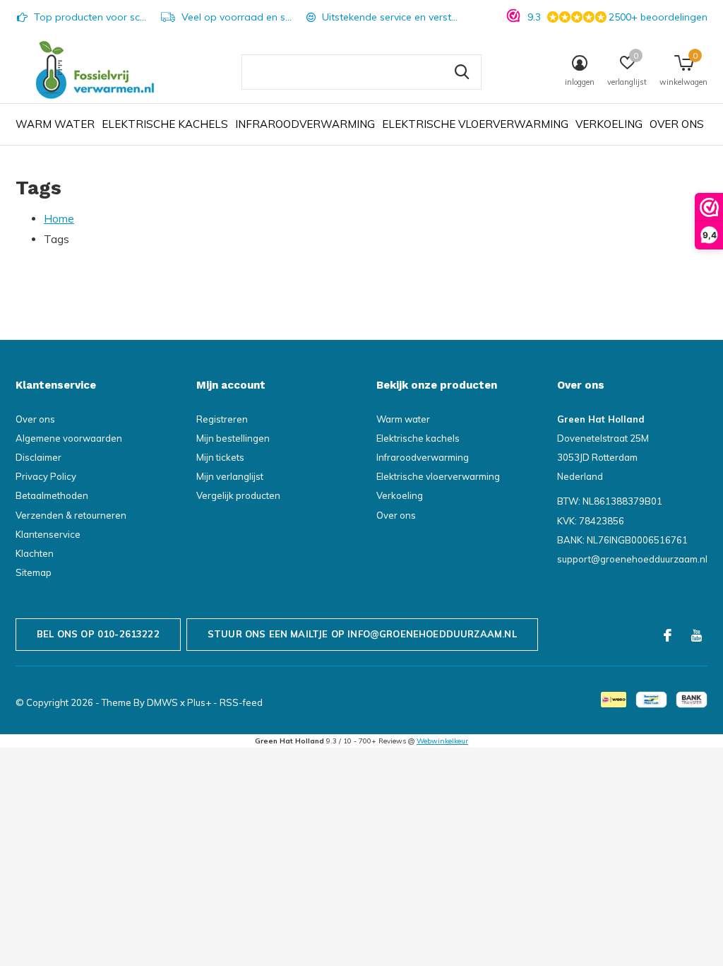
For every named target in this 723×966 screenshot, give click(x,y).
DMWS (162, 702)
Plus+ (199, 702)
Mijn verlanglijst (229, 476)
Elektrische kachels (165, 124)
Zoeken (462, 72)
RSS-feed (241, 702)
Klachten (35, 553)
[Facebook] (667, 635)
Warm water (55, 124)
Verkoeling (609, 124)
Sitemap (34, 572)
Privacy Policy (46, 476)
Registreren (222, 419)
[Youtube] (696, 635)
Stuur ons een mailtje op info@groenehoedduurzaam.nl (362, 634)
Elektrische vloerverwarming (475, 124)
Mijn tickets (220, 457)
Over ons (677, 124)
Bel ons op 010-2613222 (98, 634)
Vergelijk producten (238, 495)
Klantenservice (48, 534)
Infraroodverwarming (305, 124)
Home (59, 218)
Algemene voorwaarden (69, 438)
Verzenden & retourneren (71, 515)
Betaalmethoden (52, 495)
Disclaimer (38, 457)
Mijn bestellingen (233, 438)
